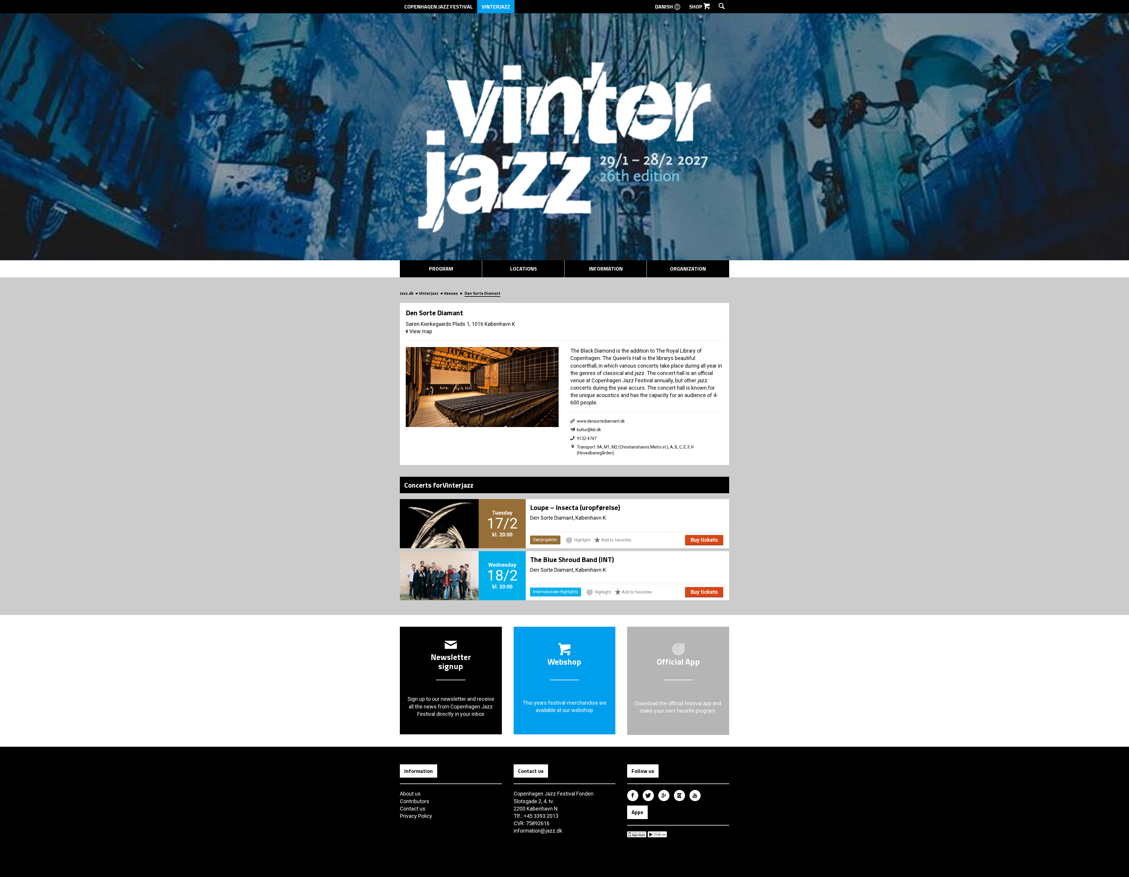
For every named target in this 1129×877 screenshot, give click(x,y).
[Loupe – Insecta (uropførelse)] (439, 513)
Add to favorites (615, 540)
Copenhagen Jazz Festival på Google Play (657, 834)
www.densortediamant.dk (601, 421)
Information (606, 269)
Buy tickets (704, 540)
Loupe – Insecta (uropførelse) (575, 507)
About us (410, 794)
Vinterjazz (496, 7)
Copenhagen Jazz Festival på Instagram (679, 795)
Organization (688, 269)
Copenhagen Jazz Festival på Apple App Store (636, 834)
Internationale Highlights (555, 591)
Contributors (414, 801)
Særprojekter (545, 539)
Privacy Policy (416, 816)
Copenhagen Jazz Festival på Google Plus (663, 795)
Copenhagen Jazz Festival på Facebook (632, 795)
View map (420, 331)
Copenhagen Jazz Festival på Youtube (695, 795)
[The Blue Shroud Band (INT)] (439, 566)
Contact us (412, 809)
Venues (451, 293)
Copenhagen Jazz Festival (438, 7)
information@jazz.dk (538, 831)
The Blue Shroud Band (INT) (572, 559)
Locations (523, 269)
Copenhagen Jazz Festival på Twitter (648, 795)
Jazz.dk (406, 293)
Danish (664, 7)
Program (441, 269)
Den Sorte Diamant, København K (568, 518)
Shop (696, 7)
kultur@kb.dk (589, 429)
